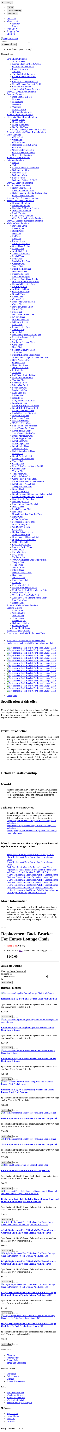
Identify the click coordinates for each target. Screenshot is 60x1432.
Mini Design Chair (20, 501)
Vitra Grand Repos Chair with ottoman (29, 560)
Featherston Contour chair (23, 522)
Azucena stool (18, 577)
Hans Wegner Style (20, 360)
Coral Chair (17, 529)
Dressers (16, 99)
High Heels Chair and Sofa (24, 539)
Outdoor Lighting (20, 625)
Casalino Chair (18, 468)
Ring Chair (17, 339)
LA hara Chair (18, 317)
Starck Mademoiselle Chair (24, 433)
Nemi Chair (17, 332)
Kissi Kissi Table (19, 403)
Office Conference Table (23, 150)
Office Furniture (14, 135)
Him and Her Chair (20, 319)
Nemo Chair (17, 517)
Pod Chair (16, 236)
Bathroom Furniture (15, 160)
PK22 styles (17, 555)
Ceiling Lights (18, 613)
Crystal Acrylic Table (21, 544)
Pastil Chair (17, 324)
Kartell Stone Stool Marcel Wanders (28, 481)
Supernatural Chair (20, 418)
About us (11, 1355)
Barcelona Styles (19, 226)
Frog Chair (17, 312)
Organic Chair (18, 362)
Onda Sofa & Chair (20, 291)
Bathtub (15, 162)
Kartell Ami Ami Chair (22, 456)
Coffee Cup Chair (20, 519)
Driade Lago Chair (20, 443)
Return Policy (13, 1358)
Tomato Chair (18, 329)
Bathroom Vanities (20, 170)
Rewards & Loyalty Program (19, 1402)
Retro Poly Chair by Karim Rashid (27, 466)
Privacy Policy (13, 1360)
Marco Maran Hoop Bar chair (25, 504)
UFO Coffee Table (20, 542)
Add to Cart (6, 982)
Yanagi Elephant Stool (22, 486)
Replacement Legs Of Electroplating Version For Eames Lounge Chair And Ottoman (27, 1090)
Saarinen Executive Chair (23, 350)
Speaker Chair (18, 241)
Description (12, 695)
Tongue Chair (18, 562)
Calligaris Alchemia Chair (23, 451)
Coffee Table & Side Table (24, 76)
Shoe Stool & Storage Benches (25, 89)
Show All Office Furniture (18, 157)
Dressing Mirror (19, 109)
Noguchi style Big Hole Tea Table (27, 514)
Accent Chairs (18, 61)
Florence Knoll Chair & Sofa (25, 279)
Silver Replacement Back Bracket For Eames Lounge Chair (29, 1144)
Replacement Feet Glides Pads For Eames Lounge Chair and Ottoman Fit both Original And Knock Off (30, 1200)
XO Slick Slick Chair (21, 423)
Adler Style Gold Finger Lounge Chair (29, 598)
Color (3, 971)
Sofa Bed (16, 71)
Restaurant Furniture (21, 203)
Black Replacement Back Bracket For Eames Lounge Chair (29, 1118)
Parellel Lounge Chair (22, 509)
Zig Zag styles (18, 557)
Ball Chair (16, 233)
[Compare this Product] (5, 927)
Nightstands (17, 102)
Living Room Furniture (17, 59)
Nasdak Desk (18, 603)
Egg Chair (16, 238)
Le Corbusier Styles (21, 276)
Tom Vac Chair (19, 380)
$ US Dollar (12, 14)
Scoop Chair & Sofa (21, 327)
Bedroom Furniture (15, 94)
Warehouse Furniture (21, 210)
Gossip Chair (18, 463)
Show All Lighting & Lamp (19, 630)
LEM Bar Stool (19, 393)
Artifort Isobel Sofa (20, 289)
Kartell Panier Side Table (23, 410)
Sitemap (10, 1379)
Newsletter (11, 1421)
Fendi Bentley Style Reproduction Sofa (29, 590)
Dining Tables (18, 122)
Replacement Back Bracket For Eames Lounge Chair (30, 643)
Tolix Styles (17, 565)
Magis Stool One (19, 390)
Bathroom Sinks (19, 172)
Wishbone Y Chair (20, 367)
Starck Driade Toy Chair (23, 428)
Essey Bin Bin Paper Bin (23, 499)
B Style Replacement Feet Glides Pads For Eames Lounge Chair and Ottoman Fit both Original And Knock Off (28, 1262)
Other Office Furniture (22, 155)
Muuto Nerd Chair (20, 580)
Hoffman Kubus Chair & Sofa (25, 281)
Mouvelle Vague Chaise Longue (26, 334)
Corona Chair (18, 299)
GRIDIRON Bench (21, 527)
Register (16, 23)
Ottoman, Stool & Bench (23, 66)
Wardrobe (16, 107)
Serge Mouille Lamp (21, 628)
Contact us (11, 18)
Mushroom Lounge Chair (23, 342)
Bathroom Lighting (20, 623)
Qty (2, 979)
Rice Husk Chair (19, 600)
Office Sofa (17, 147)
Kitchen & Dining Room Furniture (22, 117)
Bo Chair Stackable (20, 420)
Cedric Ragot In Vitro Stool (24, 479)
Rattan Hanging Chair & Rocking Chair (29, 193)
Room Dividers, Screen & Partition (27, 84)
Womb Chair (18, 266)
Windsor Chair (18, 567)
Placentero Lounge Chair (23, 337)
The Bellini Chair (20, 448)
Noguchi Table (18, 294)
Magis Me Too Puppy (22, 261)
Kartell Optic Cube (20, 491)
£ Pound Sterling (14, 11)
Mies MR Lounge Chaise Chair (26, 355)
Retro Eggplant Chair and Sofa (25, 537)
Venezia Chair (18, 471)
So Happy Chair (19, 382)
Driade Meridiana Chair (22, 436)
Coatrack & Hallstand (21, 86)
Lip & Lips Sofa (19, 286)
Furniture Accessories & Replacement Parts (26, 633)
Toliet (14, 165)
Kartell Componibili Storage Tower (27, 496)
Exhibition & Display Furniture (26, 208)
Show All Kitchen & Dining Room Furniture (26, 132)
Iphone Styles (18, 549)
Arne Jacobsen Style (21, 534)
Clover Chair (18, 304)
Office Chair (17, 137)
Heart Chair (17, 347)
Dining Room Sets (20, 124)
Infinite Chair (18, 570)
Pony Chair (17, 259)
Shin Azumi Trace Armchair (24, 425)
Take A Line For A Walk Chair (25, 595)
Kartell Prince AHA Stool (23, 484)
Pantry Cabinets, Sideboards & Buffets (29, 129)
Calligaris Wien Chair (21, 476)
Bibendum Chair (19, 271)
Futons (15, 79)
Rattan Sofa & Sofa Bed (23, 190)
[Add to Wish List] (2, 927)
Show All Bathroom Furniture (20, 183)
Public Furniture (19, 213)
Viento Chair (18, 461)
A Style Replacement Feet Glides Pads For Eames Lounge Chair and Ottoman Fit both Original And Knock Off (28, 1231)
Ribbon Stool (18, 395)
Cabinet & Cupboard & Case (25, 81)
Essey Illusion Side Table (23, 400)
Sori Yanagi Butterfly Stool (24, 375)
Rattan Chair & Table (21, 188)
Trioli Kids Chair (19, 474)
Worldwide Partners (15, 1392)
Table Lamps (18, 618)
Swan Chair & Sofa (21, 243)
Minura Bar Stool (20, 385)
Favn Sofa (16, 582)
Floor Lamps (18, 610)
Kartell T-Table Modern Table (25, 408)
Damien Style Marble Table (24, 587)
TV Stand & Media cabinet (24, 74)
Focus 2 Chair (18, 309)
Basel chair (17, 575)
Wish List (11, 1418)
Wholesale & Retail (15, 1400)
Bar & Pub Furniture (21, 205)
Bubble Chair (18, 231)
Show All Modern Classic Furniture (22, 605)
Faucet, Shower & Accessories (25, 167)
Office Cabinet (18, 142)
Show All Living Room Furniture (21, 92)
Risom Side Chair (20, 365)
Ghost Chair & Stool (21, 246)
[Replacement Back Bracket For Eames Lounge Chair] (31, 648)
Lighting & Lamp (14, 608)
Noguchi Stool (18, 398)
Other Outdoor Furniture (23, 195)
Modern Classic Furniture (18, 223)
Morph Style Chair (20, 592)
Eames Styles (18, 228)
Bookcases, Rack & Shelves (24, 145)
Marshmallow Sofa (20, 274)
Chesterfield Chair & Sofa (23, 284)
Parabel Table (18, 256)
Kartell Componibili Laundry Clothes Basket (32, 494)
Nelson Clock (18, 489)
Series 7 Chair (18, 370)
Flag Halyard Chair (20, 585)
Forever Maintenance (16, 1381)
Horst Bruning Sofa (21, 524)
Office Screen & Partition (23, 152)
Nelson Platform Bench (22, 377)
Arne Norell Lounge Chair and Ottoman (30, 357)
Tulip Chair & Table (21, 253)
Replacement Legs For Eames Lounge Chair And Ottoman (29, 999)
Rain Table (17, 512)
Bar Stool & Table (20, 127)
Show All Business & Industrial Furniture (25, 221)
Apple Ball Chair (19, 251)
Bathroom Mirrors (20, 175)
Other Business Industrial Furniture (27, 218)
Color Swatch (13, 1376)
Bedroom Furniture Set (22, 112)
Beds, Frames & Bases (22, 97)
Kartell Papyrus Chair (21, 438)
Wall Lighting (18, 615)
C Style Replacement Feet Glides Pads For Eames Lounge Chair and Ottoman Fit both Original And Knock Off (28, 1293)
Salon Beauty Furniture (22, 215)
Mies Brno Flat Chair (21, 269)
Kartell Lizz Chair (20, 441)
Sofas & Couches (20, 69)
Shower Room (18, 178)
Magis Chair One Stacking (24, 413)
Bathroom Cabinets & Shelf (24, 180)
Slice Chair (17, 352)
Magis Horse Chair (20, 415)
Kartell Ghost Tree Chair (23, 458)
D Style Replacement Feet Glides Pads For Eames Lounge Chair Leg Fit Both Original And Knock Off (28, 1324)
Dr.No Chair (17, 453)
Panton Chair (18, 248)
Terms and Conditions (16, 1363)
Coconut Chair (18, 264)
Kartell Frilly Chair (20, 446)
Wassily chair (18, 506)
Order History (13, 1416)
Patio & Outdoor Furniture (18, 185)
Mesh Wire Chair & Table (23, 302)
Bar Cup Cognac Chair (22, 307)
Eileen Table (17, 296)
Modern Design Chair (22, 572)
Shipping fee (6, 974)
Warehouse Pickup (15, 1395)
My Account (12, 1413)
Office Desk (17, 140)
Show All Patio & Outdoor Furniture (23, 198)
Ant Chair (16, 372)
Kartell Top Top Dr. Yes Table (25, 405)
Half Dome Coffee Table (23, 314)
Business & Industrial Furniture (20, 200)
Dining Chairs (18, 119)
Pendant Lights (19, 620)
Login (15, 26)
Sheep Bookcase (19, 552)
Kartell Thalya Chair (21, 431)
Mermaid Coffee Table (22, 547)
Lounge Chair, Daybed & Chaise (26, 64)
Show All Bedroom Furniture (20, 114)
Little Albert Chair (20, 322)
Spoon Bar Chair (19, 388)
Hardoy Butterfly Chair (22, 532)
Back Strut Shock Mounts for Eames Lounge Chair (25, 1170)
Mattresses (16, 104)
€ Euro (10, 8)
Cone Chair (17, 345)
